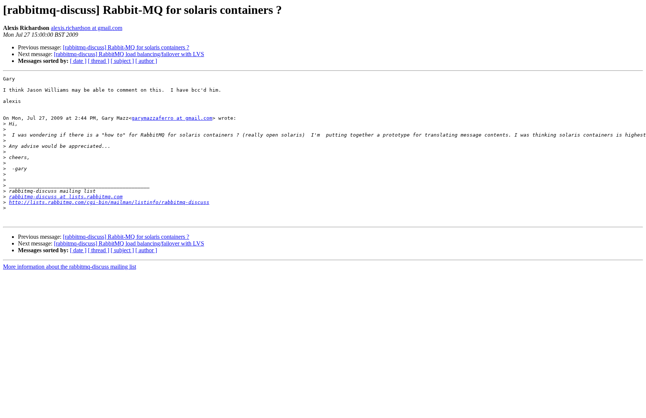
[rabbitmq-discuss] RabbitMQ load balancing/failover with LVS (129, 54)
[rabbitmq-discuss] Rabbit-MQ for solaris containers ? (126, 47)
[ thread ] (98, 61)
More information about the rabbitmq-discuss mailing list (69, 266)
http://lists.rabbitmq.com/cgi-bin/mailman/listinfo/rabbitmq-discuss (109, 202)
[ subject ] (122, 61)
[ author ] (146, 61)
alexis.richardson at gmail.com (86, 28)
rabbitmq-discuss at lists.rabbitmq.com (66, 196)
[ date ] (78, 61)
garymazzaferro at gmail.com (172, 118)
